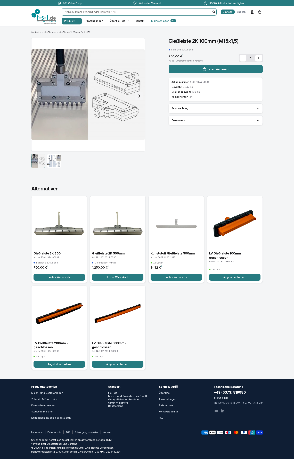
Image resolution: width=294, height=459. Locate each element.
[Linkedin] (222, 411)
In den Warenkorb (218, 69)
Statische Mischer (42, 411)
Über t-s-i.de (117, 20)
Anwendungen (94, 20)
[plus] (258, 58)
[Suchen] (214, 12)
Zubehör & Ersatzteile (44, 399)
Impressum (37, 432)
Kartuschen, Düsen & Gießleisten (51, 417)
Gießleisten (50, 32)
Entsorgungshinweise (87, 432)
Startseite (36, 32)
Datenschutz (54, 432)
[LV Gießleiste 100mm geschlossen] (235, 239)
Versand (107, 432)
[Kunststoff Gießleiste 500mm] (176, 239)
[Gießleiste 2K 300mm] (59, 239)
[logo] (43, 13)
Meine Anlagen (163, 20)
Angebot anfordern (234, 277)
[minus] (243, 58)
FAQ (161, 417)
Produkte (69, 21)
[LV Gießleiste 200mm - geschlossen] (59, 328)
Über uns (164, 392)
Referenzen (166, 405)
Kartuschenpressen (43, 405)
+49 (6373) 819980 (230, 392)
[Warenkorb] (260, 12)
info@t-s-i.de (221, 397)
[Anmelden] (252, 12)
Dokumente (178, 120)
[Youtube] (216, 411)
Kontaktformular (168, 411)
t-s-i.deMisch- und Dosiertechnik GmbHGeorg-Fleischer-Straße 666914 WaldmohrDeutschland (127, 399)
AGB (68, 432)
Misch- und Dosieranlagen (47, 392)
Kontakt (139, 20)
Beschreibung (180, 108)
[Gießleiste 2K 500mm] (117, 239)
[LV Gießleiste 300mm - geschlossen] (117, 328)
